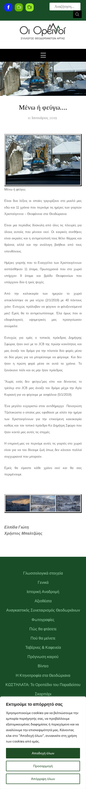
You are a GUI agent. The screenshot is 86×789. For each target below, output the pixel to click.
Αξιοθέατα (43, 601)
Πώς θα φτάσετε (43, 629)
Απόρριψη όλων (43, 779)
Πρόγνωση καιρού (43, 656)
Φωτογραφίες (43, 619)
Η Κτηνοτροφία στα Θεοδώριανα (43, 675)
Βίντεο (43, 666)
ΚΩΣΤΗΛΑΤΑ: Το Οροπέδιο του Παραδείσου (43, 684)
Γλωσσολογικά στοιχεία (43, 573)
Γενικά (43, 582)
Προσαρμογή (43, 766)
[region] (43, 742)
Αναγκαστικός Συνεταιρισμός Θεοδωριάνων (43, 610)
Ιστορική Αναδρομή (43, 591)
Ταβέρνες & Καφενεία (43, 647)
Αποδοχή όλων (43, 753)
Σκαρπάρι (43, 694)
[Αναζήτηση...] (77, 14)
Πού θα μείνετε (43, 638)
